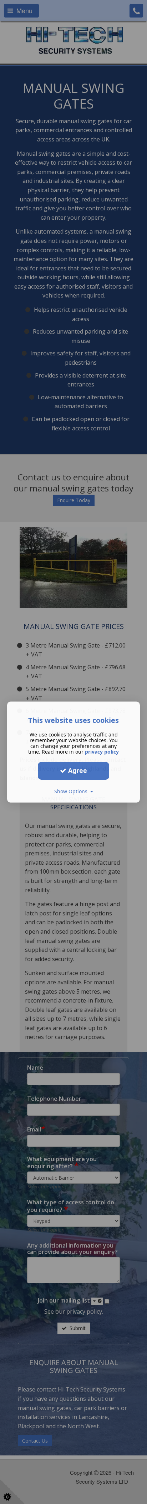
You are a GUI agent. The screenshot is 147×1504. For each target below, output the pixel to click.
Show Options (72, 791)
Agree (76, 770)
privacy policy (102, 751)
